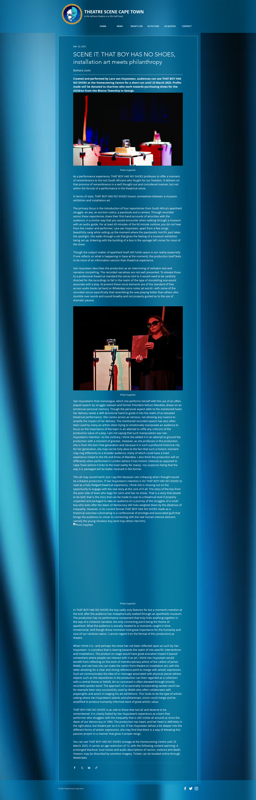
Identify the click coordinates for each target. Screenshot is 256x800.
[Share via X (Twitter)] (81, 767)
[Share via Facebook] (74, 767)
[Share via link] (96, 767)
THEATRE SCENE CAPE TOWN (114, 12)
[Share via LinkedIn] (89, 767)
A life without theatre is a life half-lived (103, 16)
